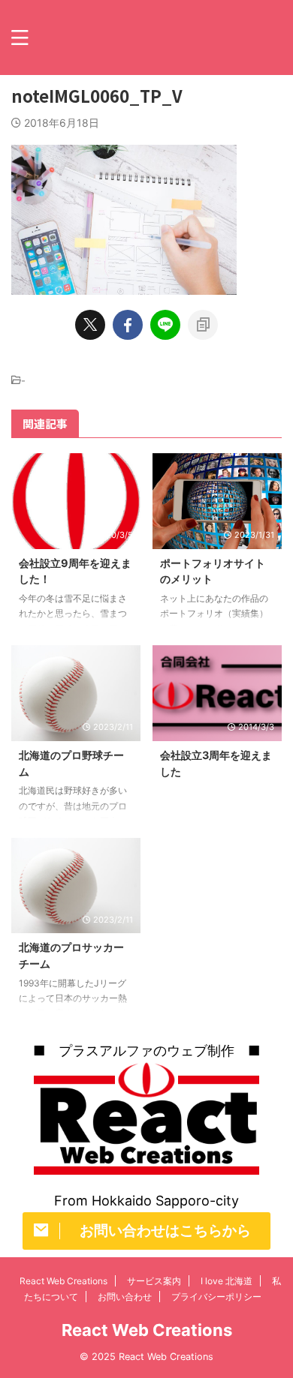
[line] (165, 325)
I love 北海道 (226, 1280)
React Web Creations (63, 1280)
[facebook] (128, 325)
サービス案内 (154, 1280)
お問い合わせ (125, 1296)
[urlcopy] (203, 325)
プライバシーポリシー (216, 1296)
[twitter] (90, 325)
